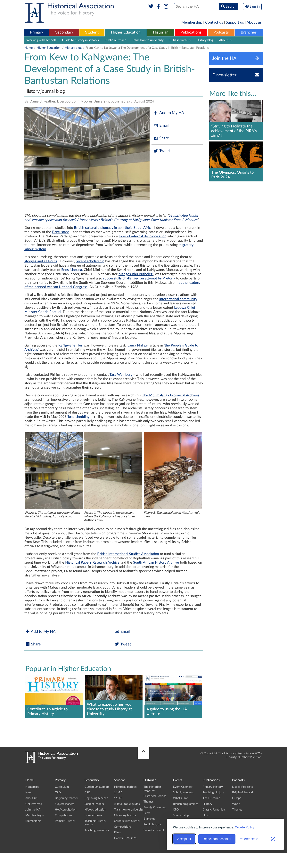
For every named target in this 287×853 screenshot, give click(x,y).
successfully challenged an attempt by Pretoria (139, 278)
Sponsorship (181, 815)
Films (117, 832)
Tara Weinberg (121, 375)
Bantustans (60, 232)
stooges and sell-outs (40, 261)
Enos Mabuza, (72, 270)
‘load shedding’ (78, 417)
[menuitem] (36, 32)
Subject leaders (64, 804)
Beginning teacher (66, 798)
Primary (36, 32)
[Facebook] (158, 6)
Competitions (63, 815)
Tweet (164, 151)
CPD (58, 792)
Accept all (184, 839)
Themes (149, 801)
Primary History (65, 820)
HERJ (206, 815)
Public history (152, 824)
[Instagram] (166, 6)
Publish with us (180, 40)
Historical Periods (155, 796)
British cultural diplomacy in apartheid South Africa (113, 228)
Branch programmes (185, 804)
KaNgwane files (70, 345)
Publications (191, 32)
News (29, 792)
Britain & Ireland (242, 792)
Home (28, 47)
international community (178, 299)
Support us (235, 22)
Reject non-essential (217, 839)
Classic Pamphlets (214, 809)
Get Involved (33, 804)
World (236, 804)
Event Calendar (182, 786)
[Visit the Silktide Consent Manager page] (273, 839)
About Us (31, 798)
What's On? (180, 798)
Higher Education (126, 32)
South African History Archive (156, 562)
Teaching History (213, 792)
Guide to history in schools (80, 40)
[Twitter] (151, 6)
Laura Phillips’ (138, 345)
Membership (191, 22)
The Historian (211, 798)
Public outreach (115, 40)
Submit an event (154, 830)
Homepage (32, 786)
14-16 (118, 792)
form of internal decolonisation (142, 236)
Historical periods (125, 786)
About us (254, 22)
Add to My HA (171, 113)
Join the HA (32, 809)
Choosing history (125, 815)
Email (164, 125)
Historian (160, 32)
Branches (249, 32)
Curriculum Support (97, 786)
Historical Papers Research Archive (92, 562)
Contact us (214, 22)
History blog (204, 40)
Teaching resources (97, 830)
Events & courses (125, 838)
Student (92, 32)
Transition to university (148, 40)
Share (164, 138)
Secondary (64, 32)
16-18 (118, 798)
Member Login (34, 815)
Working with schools (41, 40)
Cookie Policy (244, 827)
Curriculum (62, 786)
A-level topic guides (127, 804)
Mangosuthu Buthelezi (136, 274)
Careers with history (127, 820)
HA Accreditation (65, 809)
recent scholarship (90, 261)
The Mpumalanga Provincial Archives (170, 395)
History (207, 804)
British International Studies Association (128, 554)
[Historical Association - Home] (51, 762)
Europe (236, 798)
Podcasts (221, 32)
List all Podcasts (242, 786)
